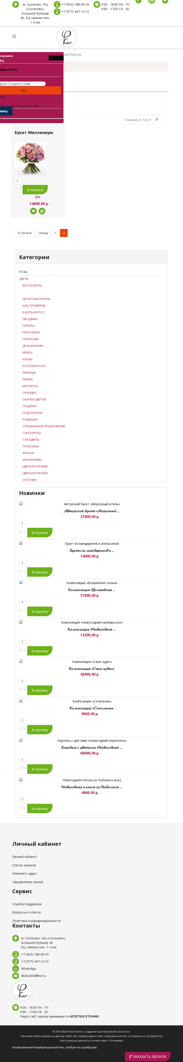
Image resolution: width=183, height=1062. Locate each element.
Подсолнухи (32, 413)
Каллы (27, 359)
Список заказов (24, 865)
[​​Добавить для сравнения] (42, 211)
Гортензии (31, 339)
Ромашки (30, 419)
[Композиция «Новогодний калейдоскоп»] (90, 622)
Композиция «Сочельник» (91, 708)
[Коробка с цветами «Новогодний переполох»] (90, 740)
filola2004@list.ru (33, 976)
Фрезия (28, 453)
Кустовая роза (34, 366)
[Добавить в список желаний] (33, 211)
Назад (43, 233)
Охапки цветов (34, 399)
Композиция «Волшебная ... (91, 590)
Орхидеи (29, 393)
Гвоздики (30, 319)
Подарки (29, 406)
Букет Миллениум (34, 132)
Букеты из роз (33, 312)
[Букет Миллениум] (30, 156)
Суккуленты (32, 433)
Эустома (29, 480)
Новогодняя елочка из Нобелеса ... (91, 787)
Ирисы (27, 352)
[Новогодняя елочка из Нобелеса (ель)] (90, 780)
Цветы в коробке (35, 473)
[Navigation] (14, 36)
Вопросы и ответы (26, 912)
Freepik (38, 1047)
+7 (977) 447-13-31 (75, 11)
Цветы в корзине (35, 466)
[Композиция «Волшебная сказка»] (90, 582)
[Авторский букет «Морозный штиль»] (90, 504)
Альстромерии (34, 306)
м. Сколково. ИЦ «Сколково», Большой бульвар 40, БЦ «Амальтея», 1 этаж (35, 13)
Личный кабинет (24, 857)
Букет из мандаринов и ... (91, 551)
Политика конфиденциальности (36, 921)
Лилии (28, 379)
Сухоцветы (31, 440)
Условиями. (117, 1040)
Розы (23, 272)
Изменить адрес (24, 873)
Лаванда (29, 373)
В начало (25, 233)
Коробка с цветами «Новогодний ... (91, 748)
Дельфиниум (33, 346)
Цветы (23, 279)
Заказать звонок (149, 1056)
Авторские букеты (36, 299)
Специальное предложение (44, 426)
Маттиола (30, 386)
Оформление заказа (27, 882)
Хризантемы (32, 460)
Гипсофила (31, 332)
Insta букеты (32, 285)
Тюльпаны (31, 446)
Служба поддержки (27, 904)
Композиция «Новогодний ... (91, 629)
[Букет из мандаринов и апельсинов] (90, 543)
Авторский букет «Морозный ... (91, 511)
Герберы (29, 326)
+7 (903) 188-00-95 (75, 4)
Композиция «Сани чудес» (91, 669)
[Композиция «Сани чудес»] (90, 661)
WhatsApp (28, 968)
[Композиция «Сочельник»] (90, 701)
